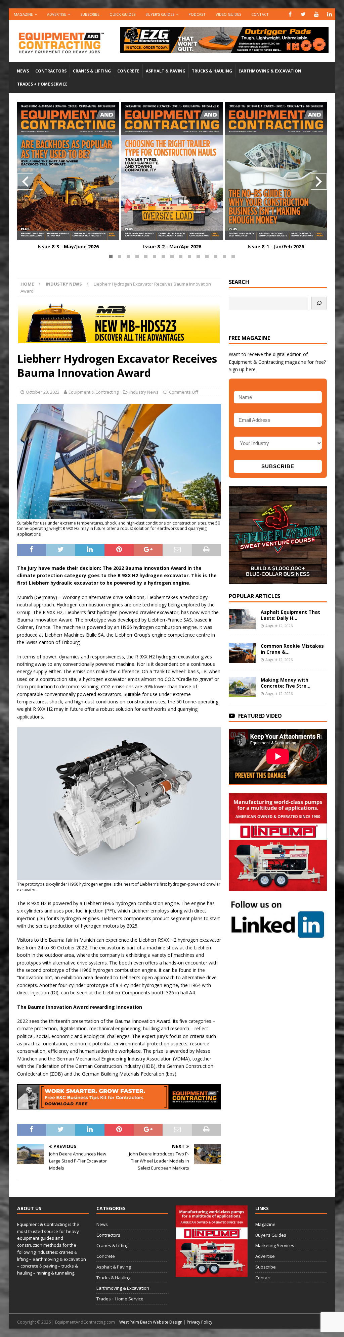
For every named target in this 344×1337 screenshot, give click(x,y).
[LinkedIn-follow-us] (278, 935)
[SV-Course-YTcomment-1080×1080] (278, 580)
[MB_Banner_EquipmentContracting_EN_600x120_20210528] (119, 339)
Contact (260, 14)
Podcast (197, 14)
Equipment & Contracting (94, 392)
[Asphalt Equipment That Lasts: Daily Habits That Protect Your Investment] (242, 619)
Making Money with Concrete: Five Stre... (285, 683)
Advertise (56, 14)
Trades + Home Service (42, 84)
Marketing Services (274, 1245)
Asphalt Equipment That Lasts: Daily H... (290, 615)
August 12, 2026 (279, 625)
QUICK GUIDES (122, 14)
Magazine (23, 14)
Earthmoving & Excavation (270, 71)
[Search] (319, 303)
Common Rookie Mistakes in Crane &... (292, 649)
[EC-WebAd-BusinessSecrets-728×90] (119, 1105)
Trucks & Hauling (212, 71)
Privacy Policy (199, 1322)
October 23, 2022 (42, 392)
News (23, 71)
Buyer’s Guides (159, 14)
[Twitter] (303, 14)
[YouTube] (316, 14)
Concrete (128, 71)
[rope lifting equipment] (278, 887)
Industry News (144, 392)
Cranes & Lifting (92, 71)
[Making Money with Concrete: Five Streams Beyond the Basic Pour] (242, 687)
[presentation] (25, 182)
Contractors (51, 71)
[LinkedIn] (329, 14)
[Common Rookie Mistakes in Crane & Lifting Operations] (242, 653)
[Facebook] (290, 14)
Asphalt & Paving (165, 71)
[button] (110, 256)
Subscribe (89, 14)
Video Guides (228, 14)
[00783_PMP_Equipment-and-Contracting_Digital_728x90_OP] (224, 48)
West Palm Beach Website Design (150, 1322)
